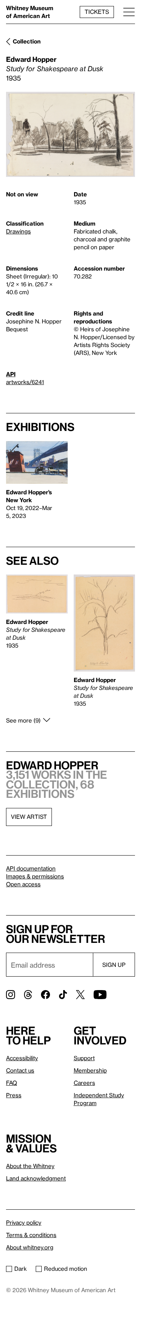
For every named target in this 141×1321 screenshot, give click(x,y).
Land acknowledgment (36, 1178)
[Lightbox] (70, 134)
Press (13, 1095)
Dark (20, 1268)
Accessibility (22, 1058)
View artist (29, 816)
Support (84, 1058)
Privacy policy (23, 1222)
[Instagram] (11, 995)
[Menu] (128, 12)
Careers (84, 1082)
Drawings (18, 231)
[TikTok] (63, 995)
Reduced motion (65, 1268)
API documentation (31, 868)
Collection (27, 41)
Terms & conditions (31, 1234)
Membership (90, 1070)
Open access (23, 884)
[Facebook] (45, 995)
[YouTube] (100, 995)
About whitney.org (29, 1247)
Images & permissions (35, 876)
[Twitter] (80, 995)
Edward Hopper (31, 59)
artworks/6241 (25, 381)
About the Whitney (30, 1165)
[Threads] (28, 995)
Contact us (20, 1070)
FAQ (11, 1082)
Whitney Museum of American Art (29, 11)
